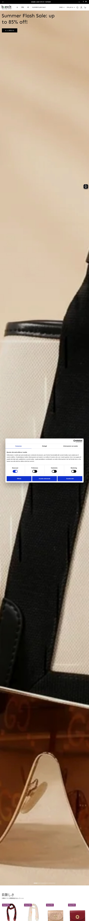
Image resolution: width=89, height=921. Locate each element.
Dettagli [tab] (44, 446)
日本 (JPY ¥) (70, 7)
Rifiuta (19, 478)
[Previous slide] (3, 2)
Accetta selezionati (44, 478)
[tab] (37, 883)
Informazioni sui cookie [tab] (70, 446)
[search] (77, 7)
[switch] (34, 471)
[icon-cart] (85, 7)
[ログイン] (81, 7)
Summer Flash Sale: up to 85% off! (41, 2)
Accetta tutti (70, 478)
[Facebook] (83, 2)
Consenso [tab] (18, 446)
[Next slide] (79, 2)
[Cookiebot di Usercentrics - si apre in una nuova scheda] (74, 441)
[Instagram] (86, 2)
